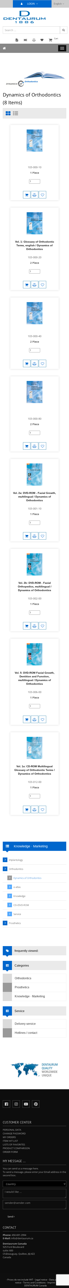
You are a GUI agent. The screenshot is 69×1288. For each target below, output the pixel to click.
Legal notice (41, 1279)
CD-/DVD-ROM (21, 905)
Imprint (51, 1282)
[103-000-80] (34, 411)
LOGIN (31, 3)
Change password (14, 1133)
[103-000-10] (34, 159)
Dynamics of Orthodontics (27, 878)
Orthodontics (16, 869)
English (58, 3)
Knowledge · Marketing (30, 996)
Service (17, 914)
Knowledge (19, 896)
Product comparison (16, 1148)
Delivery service (25, 1023)
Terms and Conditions (34, 1282)
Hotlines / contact (26, 1032)
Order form (10, 1152)
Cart (56, 38)
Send (11, 1216)
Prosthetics (15, 923)
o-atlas (17, 887)
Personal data (12, 1129)
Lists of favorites (14, 1144)
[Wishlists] (42, 194)
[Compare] (34, 194)
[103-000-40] (34, 330)
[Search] (63, 30)
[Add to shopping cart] (26, 194)
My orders (9, 1137)
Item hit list (10, 1140)
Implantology (16, 860)
